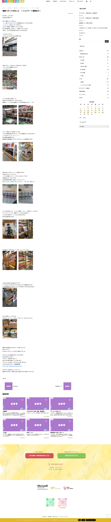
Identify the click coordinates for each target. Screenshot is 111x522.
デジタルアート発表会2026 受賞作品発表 (89, 18)
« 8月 (80, 117)
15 (88, 110)
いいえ (83, 520)
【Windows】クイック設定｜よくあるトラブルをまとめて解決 (93, 27)
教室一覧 (44, 516)
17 (95, 110)
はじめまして (82, 32)
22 (88, 112)
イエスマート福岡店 (8, 24)
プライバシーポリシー (63, 516)
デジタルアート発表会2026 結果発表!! (88, 13)
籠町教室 (10, 369)
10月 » (84, 117)
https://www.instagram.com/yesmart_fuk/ (12, 366)
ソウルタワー (8, 181)
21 (84, 112)
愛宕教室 (5, 17)
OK (79, 520)
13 (80, 110)
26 (102, 112)
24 (95, 112)
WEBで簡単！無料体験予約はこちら (39, 454)
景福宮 (14, 179)
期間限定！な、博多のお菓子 (85, 23)
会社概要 (49, 516)
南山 (16, 181)
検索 (80, 39)
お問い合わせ (55, 516)
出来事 (5, 378)
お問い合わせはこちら (71, 454)
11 (99, 108)
